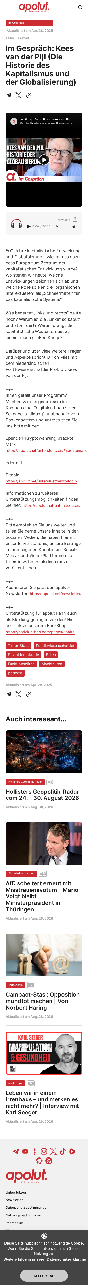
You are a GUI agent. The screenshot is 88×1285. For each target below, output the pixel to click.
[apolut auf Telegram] (15, 1151)
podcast (15, 673)
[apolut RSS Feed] (48, 1160)
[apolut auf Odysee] (39, 1160)
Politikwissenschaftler (55, 645)
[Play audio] (29, 226)
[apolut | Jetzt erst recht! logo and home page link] (26, 1176)
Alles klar (44, 1276)
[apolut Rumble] (72, 1151)
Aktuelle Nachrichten (21, 873)
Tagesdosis (15, 984)
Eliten (51, 654)
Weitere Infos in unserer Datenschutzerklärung (45, 1259)
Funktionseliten (21, 663)
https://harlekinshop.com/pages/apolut (40, 631)
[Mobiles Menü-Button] (10, 7)
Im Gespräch (16, 22)
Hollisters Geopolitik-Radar (25, 781)
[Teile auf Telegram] (9, 95)
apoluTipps (15, 1083)
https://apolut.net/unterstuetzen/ (51, 505)
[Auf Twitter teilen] (18, 694)
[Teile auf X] (18, 95)
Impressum (14, 1223)
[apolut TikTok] (62, 1151)
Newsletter (14, 1200)
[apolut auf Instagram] (44, 1151)
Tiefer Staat (18, 645)
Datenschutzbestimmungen (27, 1207)
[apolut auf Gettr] (34, 1151)
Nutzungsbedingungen (23, 1215)
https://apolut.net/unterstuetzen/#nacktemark (46, 450)
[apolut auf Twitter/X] (53, 1151)
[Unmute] (74, 227)
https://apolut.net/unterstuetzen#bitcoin (41, 481)
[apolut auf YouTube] (25, 1151)
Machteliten (52, 663)
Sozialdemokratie (23, 654)
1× (57, 226)
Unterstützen (16, 1192)
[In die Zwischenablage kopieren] (27, 95)
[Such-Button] (80, 7)
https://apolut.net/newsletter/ (56, 593)
